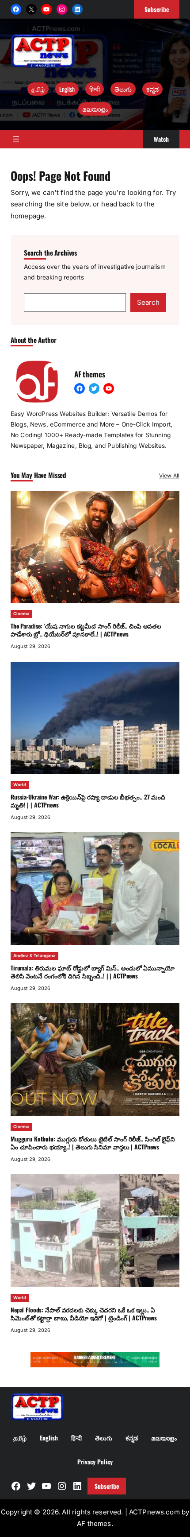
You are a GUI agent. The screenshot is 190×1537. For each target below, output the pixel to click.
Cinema (21, 613)
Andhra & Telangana (34, 955)
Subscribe (107, 1486)
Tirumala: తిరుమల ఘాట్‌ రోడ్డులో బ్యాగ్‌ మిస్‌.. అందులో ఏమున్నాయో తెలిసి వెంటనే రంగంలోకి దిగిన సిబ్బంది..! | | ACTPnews (93, 971)
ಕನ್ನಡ (152, 89)
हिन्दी (94, 89)
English (67, 89)
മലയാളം (95, 109)
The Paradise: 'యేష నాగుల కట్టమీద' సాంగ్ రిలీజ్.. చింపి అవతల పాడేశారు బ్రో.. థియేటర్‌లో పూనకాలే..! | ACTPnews (86, 629)
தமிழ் (38, 89)
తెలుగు (123, 89)
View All (169, 475)
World (19, 784)
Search (148, 302)
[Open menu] (16, 139)
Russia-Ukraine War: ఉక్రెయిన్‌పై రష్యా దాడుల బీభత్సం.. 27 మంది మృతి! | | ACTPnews (88, 800)
